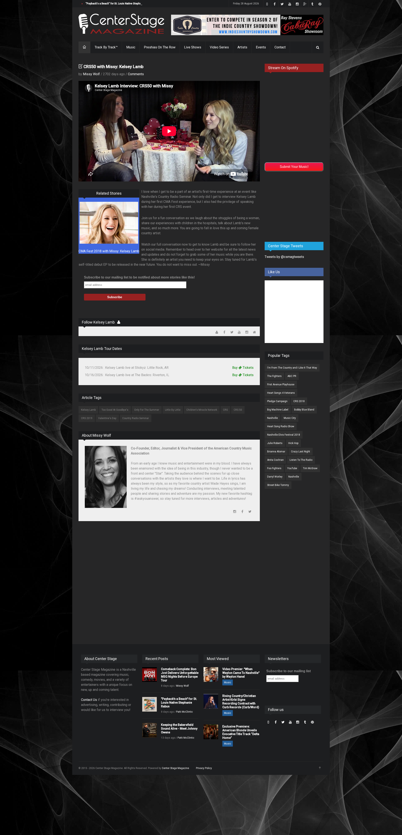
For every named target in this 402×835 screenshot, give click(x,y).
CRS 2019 (86, 418)
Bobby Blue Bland (304, 409)
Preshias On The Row (159, 47)
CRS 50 (238, 409)
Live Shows (192, 47)
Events (261, 47)
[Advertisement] (296, 206)
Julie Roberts (274, 443)
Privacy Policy (204, 768)
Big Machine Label (277, 409)
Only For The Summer (146, 409)
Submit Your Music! (294, 166)
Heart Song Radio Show (280, 426)
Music (130, 47)
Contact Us (89, 700)
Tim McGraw (310, 468)
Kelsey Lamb (88, 409)
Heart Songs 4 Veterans (281, 392)
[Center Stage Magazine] (121, 24)
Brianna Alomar (276, 451)
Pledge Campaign (277, 401)
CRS (225, 409)
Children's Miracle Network (201, 409)
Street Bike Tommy (278, 485)
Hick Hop (293, 443)
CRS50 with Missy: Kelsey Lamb (113, 66)
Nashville (272, 418)
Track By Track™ (106, 47)
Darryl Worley (274, 476)
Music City (290, 418)
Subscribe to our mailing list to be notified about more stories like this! (139, 277)
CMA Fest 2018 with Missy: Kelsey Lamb (109, 251)
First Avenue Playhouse (280, 384)
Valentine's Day (107, 418)
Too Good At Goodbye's (115, 409)
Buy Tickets (243, 368)
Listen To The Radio (301, 459)
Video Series (219, 47)
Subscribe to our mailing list (288, 671)
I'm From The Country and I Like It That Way (292, 367)
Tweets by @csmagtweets (284, 257)
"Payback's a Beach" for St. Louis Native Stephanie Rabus (119, 3)
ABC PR (291, 376)
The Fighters (274, 376)
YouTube (292, 468)
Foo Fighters (274, 468)
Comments (136, 74)
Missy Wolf (91, 74)
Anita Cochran (275, 459)
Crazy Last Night (300, 451)
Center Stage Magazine (175, 768)
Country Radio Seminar (135, 418)
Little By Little (172, 409)
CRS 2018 (299, 401)
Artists (242, 47)
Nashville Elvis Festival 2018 (283, 434)
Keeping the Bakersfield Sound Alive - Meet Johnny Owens (179, 728)
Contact (280, 47)
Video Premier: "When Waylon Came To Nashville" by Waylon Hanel (240, 672)
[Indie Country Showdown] (247, 25)
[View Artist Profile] (118, 322)
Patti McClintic (184, 711)
